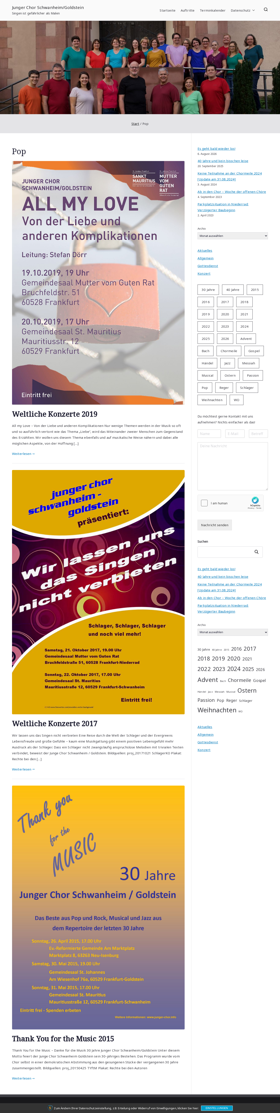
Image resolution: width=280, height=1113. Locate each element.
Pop (205, 387)
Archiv (202, 229)
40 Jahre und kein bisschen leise (223, 161)
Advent (246, 338)
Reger (224, 387)
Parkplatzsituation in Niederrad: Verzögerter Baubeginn (223, 207)
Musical (207, 375)
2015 (255, 289)
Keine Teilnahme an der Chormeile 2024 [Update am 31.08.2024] (230, 176)
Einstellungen (217, 1108)
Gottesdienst (208, 266)
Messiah (248, 363)
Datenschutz (240, 10)
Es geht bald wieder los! (216, 148)
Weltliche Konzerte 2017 (54, 723)
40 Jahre (232, 289)
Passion (253, 375)
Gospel (254, 351)
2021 (244, 314)
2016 (206, 302)
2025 (206, 338)
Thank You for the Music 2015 (63, 1038)
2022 (206, 326)
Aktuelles (205, 250)
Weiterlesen (22, 453)
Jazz (227, 363)
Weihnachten (212, 400)
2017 (225, 302)
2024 (244, 326)
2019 (206, 314)
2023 (225, 326)
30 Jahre (208, 289)
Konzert (204, 273)
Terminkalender (213, 10)
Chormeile (229, 351)
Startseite (167, 10)
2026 (225, 338)
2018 (244, 302)
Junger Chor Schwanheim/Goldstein (48, 7)
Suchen (203, 541)
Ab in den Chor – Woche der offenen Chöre (232, 191)
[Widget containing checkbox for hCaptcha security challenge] (231, 503)
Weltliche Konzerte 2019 (54, 414)
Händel (207, 363)
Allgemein (206, 258)
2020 (225, 314)
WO (236, 400)
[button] (252, 10)
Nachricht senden (214, 525)
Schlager (247, 387)
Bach (205, 351)
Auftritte (187, 10)
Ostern (230, 375)
